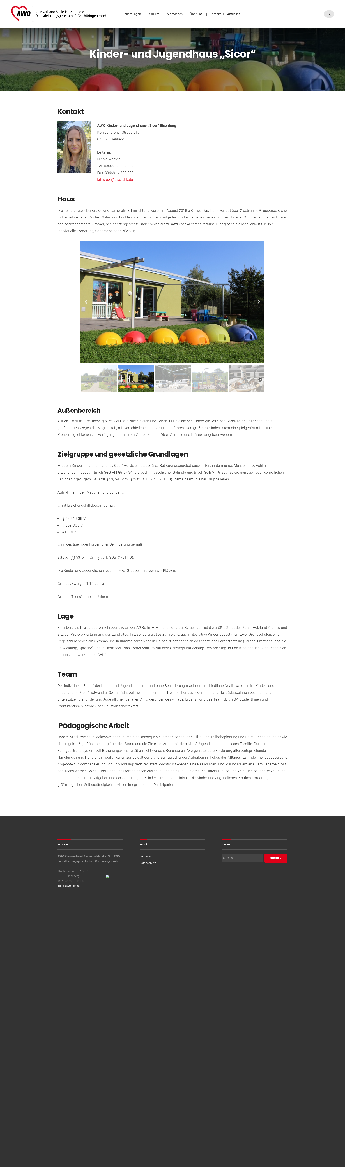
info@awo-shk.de (69, 885)
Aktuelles (233, 14)
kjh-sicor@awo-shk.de (115, 179)
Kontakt (215, 14)
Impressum (147, 856)
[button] (86, 302)
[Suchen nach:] (242, 858)
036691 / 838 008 (118, 166)
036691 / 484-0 (74, 881)
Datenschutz (148, 863)
